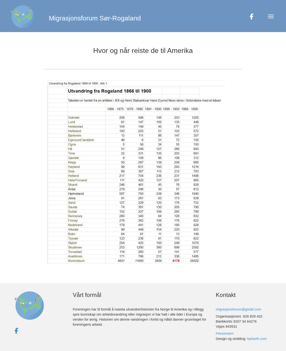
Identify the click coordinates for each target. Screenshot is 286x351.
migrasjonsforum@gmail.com (238, 309)
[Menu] (270, 16)
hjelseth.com (257, 339)
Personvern (225, 333)
